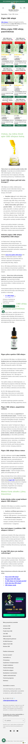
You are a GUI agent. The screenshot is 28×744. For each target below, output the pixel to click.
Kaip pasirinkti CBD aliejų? (12, 579)
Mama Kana (10, 741)
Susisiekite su (7, 657)
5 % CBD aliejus (9, 295)
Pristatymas (6, 660)
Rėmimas (5, 680)
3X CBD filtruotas (7, 641)
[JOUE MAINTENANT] (14, 605)
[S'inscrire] (23, 720)
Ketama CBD (6, 646)
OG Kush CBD (6, 628)
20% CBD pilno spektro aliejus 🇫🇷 (7, 39)
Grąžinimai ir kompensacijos (10, 662)
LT (25, 742)
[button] (3, 8)
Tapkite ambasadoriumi (9, 675)
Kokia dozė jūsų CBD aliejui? (13, 583)
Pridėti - (7, 66)
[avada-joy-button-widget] (4, 740)
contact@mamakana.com (10, 700)
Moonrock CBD (7, 636)
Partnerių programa (8, 678)
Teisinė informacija (8, 667)
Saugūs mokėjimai (8, 665)
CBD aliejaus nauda (10, 585)
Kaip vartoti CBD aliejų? (12, 576)
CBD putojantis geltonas (9, 638)
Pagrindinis (4, 14)
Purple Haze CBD (7, 631)
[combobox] (24, 743)
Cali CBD (5, 633)
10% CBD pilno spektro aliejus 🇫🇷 (20, 39)
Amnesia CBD (6, 626)
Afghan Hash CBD (8, 643)
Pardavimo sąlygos (8, 670)
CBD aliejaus (4, 22)
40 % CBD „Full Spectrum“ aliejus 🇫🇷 (7, 100)
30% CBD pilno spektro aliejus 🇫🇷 (7, 69)
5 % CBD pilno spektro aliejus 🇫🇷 (20, 69)
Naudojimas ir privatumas (10, 673)
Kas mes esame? (7, 655)
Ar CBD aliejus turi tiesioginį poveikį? (15, 581)
